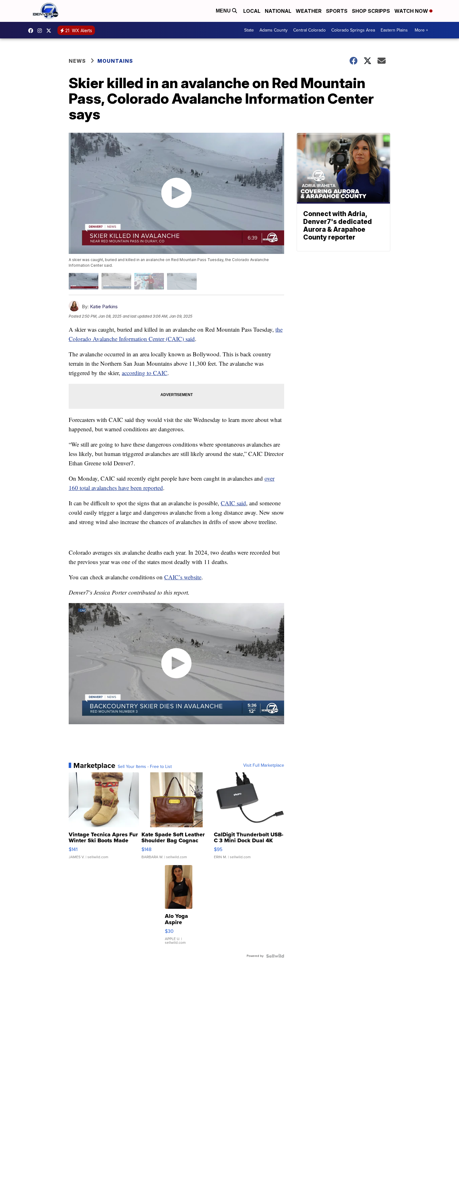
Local (251, 11)
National (278, 11)
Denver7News (32, 30)
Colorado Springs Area (353, 30)
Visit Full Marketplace (263, 765)
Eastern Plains (394, 30)
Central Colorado (309, 30)
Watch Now (411, 11)
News (77, 61)
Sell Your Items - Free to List (145, 767)
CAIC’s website (182, 577)
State (249, 30)
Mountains (115, 61)
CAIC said (233, 503)
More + (421, 30)
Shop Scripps (371, 11)
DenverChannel (50, 30)
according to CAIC (144, 373)
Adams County (273, 30)
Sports (337, 11)
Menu (224, 10)
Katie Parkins (104, 306)
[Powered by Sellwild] (275, 956)
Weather (309, 11)
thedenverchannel (41, 30)
